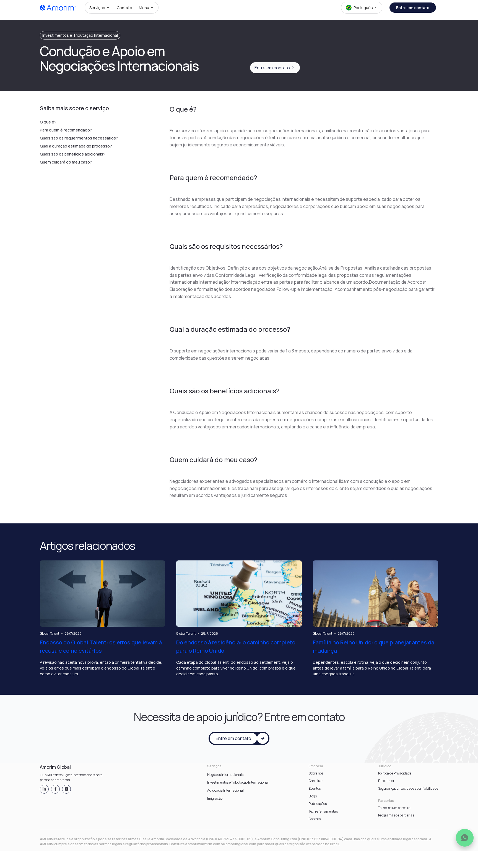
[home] (58, 8)
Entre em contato (412, 7)
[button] (99, 7)
